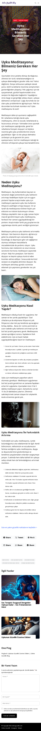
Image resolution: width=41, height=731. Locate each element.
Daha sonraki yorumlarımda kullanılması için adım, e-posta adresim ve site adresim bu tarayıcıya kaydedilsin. (21, 710)
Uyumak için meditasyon (27, 563)
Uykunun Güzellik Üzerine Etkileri (16, 637)
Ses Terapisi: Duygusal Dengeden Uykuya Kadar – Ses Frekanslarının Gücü (16, 605)
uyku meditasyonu (29, 560)
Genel (15, 20)
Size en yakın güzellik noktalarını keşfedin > (19, 527)
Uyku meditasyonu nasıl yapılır (10, 563)
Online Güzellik (5, 728)
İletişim (20, 728)
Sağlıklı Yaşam (23, 20)
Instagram (14, 728)
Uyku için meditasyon (16, 560)
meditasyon (5, 560)
